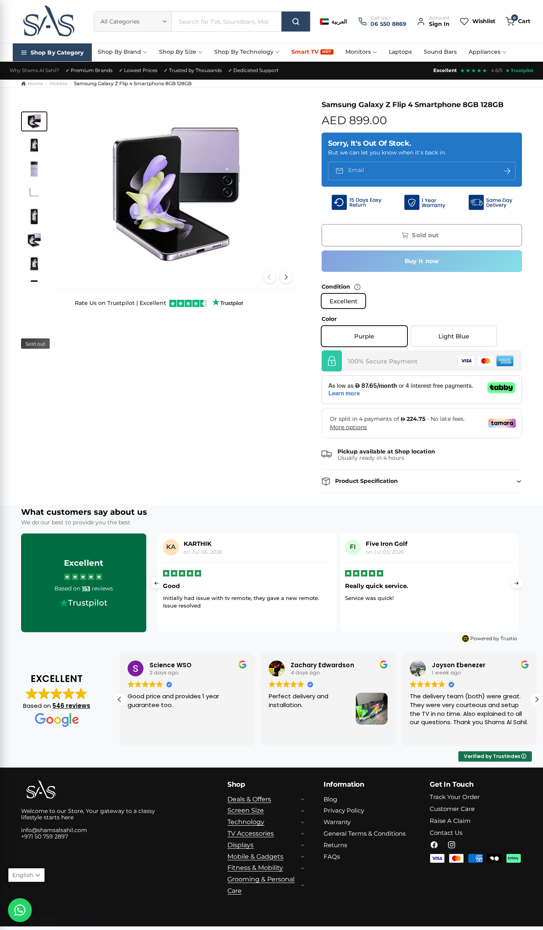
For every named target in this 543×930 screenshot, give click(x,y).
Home (35, 83)
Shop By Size (177, 52)
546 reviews (71, 705)
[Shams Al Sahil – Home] (48, 21)
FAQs (332, 856)
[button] (518, 21)
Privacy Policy (344, 810)
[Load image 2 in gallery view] (34, 145)
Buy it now (422, 261)
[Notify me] (507, 171)
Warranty (337, 822)
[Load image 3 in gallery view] (34, 169)
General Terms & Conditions (364, 833)
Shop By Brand (119, 52)
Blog (330, 799)
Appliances (484, 52)
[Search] (295, 21)
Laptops (400, 52)
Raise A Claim (450, 820)
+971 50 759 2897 (44, 836)
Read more (447, 614)
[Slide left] (269, 277)
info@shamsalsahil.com (54, 830)
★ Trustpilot (519, 70)
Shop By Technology (243, 52)
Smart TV (311, 52)
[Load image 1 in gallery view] (34, 121)
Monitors (358, 52)
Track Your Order (455, 797)
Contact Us (446, 832)
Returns (335, 845)
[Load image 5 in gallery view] (34, 217)
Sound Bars (440, 52)
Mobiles (58, 83)
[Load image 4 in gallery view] (34, 193)
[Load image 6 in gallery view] (34, 240)
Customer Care (452, 809)
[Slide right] (285, 277)
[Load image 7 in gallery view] (34, 264)
